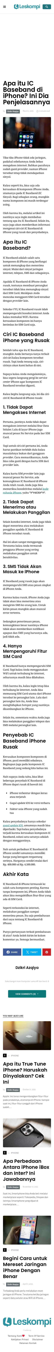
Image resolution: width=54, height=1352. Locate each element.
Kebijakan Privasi (20, 1339)
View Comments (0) (25, 993)
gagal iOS (13, 825)
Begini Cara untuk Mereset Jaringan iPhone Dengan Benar (25, 1267)
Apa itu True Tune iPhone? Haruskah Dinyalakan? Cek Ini (25, 1072)
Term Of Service (36, 1335)
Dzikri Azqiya (13, 111)
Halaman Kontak (27, 1342)
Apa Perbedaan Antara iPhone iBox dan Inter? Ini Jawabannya (26, 1170)
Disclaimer (37, 1339)
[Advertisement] (27, 42)
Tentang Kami (15, 1335)
